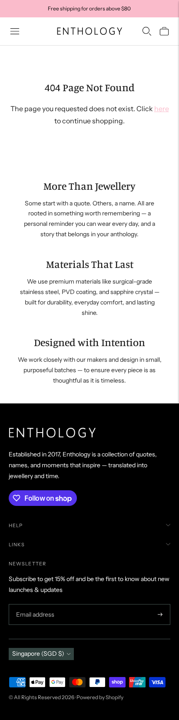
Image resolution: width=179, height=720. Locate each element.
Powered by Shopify (99, 697)
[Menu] (15, 31)
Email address (34, 604)
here (161, 108)
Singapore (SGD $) (38, 653)
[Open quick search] (147, 31)
